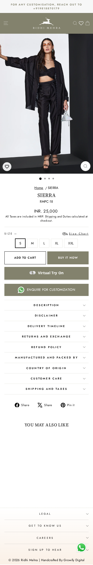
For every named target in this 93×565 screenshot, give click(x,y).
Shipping (51, 216)
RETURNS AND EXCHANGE (46, 336)
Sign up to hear (45, 550)
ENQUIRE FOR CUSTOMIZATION (51, 289)
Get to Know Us (45, 526)
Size (46, 234)
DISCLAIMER (46, 315)
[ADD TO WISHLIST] (7, 166)
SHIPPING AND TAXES (46, 389)
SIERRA (53, 187)
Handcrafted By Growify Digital (63, 560)
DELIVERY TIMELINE (47, 326)
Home (38, 187)
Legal (45, 514)
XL (57, 243)
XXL (71, 243)
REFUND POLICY (46, 347)
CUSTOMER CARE (46, 378)
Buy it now (68, 258)
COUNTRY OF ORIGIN (46, 368)
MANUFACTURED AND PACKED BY (46, 357)
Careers (45, 538)
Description (46, 305)
